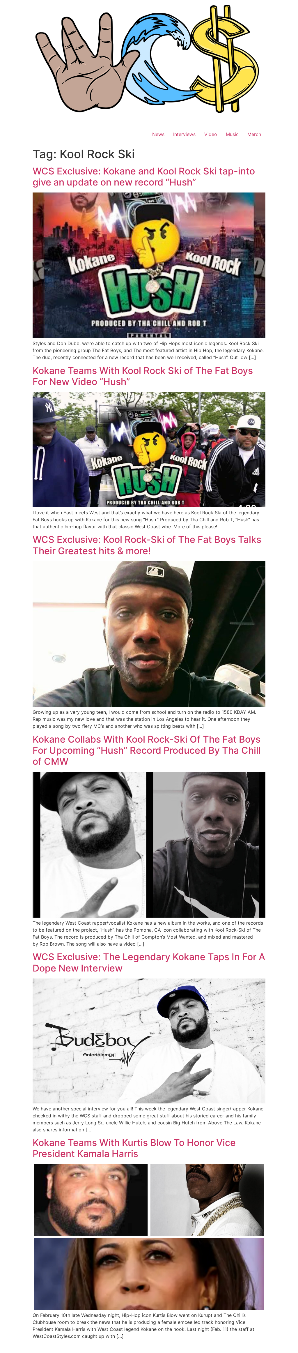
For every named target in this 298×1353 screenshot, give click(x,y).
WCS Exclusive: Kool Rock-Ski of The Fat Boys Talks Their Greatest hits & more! (147, 545)
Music (232, 134)
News (158, 134)
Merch (254, 134)
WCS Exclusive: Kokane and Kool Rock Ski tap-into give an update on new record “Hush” (144, 176)
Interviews (184, 134)
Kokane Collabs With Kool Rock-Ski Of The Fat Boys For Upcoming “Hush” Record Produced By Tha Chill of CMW (147, 750)
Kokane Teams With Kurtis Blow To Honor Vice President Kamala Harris (134, 1148)
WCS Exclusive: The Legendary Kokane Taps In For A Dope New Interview (149, 962)
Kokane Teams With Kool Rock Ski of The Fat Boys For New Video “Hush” (143, 376)
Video (210, 134)
